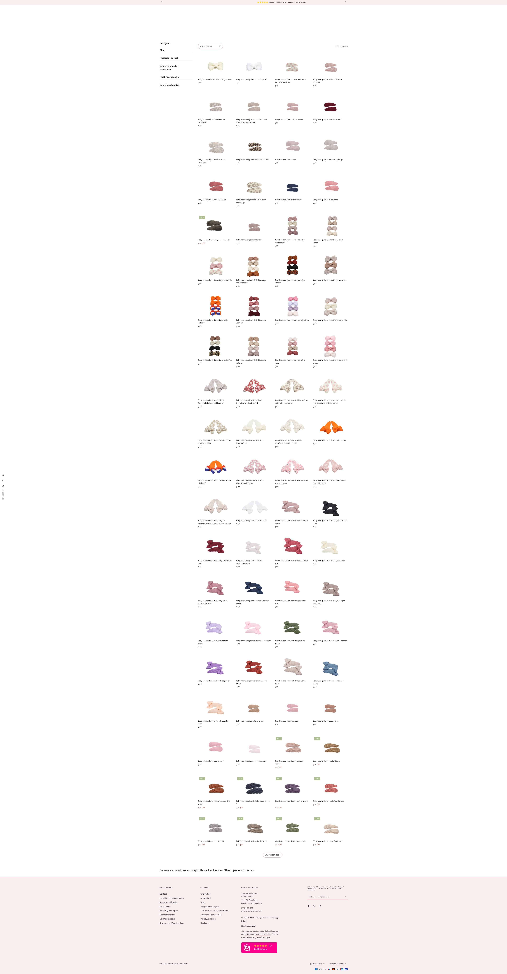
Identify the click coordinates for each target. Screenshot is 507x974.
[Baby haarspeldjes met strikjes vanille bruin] (292, 667)
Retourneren (164, 906)
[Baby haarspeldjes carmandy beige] (330, 146)
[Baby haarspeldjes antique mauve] (292, 105)
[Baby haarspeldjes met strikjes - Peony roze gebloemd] (292, 466)
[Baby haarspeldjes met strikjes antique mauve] (292, 506)
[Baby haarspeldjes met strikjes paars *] (215, 667)
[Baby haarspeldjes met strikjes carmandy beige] (253, 546)
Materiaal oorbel (169, 57)
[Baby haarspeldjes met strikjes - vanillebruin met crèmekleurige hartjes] (215, 506)
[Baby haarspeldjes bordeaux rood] (330, 105)
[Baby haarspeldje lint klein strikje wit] (253, 65)
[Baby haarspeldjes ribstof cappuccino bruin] (215, 787)
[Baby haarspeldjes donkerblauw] (292, 186)
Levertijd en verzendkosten (171, 898)
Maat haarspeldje (169, 76)
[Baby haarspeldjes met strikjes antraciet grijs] (330, 506)
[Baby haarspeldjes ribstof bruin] (330, 747)
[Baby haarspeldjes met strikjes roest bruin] (253, 667)
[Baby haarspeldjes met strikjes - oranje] (330, 426)
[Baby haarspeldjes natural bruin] (253, 707)
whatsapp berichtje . (263, 934)
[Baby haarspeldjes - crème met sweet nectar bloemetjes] (292, 65)
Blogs (202, 902)
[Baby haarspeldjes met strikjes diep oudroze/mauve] (215, 587)
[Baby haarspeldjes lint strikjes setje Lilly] (330, 306)
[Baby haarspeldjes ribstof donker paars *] (292, 787)
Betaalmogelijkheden (168, 902)
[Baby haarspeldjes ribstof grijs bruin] (253, 827)
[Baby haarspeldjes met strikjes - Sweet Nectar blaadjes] (330, 466)
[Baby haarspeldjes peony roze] (215, 747)
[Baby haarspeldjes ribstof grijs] (215, 827)
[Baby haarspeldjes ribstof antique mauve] (292, 747)
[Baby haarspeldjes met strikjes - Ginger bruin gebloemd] (215, 426)
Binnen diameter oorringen (169, 67)
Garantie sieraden (167, 919)
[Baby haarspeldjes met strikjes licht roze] (253, 627)
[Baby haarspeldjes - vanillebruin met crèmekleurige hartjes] (253, 105)
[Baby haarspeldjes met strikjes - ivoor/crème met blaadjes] (292, 426)
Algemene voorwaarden (211, 915)
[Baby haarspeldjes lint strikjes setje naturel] (253, 346)
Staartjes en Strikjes (172, 963)
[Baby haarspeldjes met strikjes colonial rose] (292, 546)
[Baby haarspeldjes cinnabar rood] (215, 186)
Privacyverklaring (208, 919)
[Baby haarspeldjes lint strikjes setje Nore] (292, 346)
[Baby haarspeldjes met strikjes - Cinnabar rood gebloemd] (253, 386)
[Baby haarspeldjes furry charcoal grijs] (215, 226)
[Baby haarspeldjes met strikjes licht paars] (215, 627)
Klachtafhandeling (167, 915)
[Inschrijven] (346, 897)
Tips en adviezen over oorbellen (214, 910)
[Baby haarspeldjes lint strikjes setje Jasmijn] (253, 306)
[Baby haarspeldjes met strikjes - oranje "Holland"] (215, 466)
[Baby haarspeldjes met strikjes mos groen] (292, 627)
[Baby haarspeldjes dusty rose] (330, 186)
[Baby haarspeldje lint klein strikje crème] (215, 65)
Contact (163, 894)
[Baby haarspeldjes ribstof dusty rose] (330, 787)
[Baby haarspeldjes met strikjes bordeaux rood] (215, 546)
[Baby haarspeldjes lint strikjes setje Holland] (215, 306)
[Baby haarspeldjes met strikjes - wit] (253, 506)
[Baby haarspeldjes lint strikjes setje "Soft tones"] (292, 226)
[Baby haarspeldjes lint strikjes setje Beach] (330, 226)
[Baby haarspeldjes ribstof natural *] (330, 827)
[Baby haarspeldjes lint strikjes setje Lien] (292, 306)
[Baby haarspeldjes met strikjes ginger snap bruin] (330, 587)
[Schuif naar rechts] (345, 2)
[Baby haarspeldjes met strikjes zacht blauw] (330, 667)
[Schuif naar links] (161, 2)
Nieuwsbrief (205, 898)
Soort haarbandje (169, 85)
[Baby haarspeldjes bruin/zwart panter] (253, 146)
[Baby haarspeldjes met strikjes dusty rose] (292, 587)
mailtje (247, 934)
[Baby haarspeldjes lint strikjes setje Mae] (215, 346)
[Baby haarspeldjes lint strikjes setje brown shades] (253, 266)
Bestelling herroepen (168, 910)
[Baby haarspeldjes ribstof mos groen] (292, 827)
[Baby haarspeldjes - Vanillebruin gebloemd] (215, 105)
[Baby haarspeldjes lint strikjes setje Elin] (330, 266)
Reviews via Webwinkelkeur (171, 923)
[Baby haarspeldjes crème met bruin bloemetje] (253, 186)
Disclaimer (205, 923)
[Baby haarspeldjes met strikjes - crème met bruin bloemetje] (292, 386)
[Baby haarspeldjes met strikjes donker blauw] (253, 587)
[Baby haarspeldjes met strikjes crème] (330, 546)
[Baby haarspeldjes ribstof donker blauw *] (253, 787)
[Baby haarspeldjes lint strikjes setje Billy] (215, 266)
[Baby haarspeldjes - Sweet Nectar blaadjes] (330, 65)
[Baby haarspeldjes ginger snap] (253, 226)
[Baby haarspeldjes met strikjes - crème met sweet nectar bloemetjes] (330, 386)
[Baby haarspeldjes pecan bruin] (330, 707)
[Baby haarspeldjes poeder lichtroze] (253, 747)
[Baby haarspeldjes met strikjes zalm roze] (215, 707)
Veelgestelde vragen (209, 906)
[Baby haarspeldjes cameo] (292, 146)
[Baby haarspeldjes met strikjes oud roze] (330, 627)
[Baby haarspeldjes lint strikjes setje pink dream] (330, 346)
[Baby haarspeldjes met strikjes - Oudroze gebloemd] (253, 466)
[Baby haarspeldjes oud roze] (292, 707)
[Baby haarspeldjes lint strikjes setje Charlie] (292, 266)
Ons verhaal (205, 894)
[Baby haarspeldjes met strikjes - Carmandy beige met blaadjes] (215, 386)
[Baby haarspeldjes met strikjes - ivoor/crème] (253, 426)
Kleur (163, 50)
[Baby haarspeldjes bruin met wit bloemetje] (215, 146)
